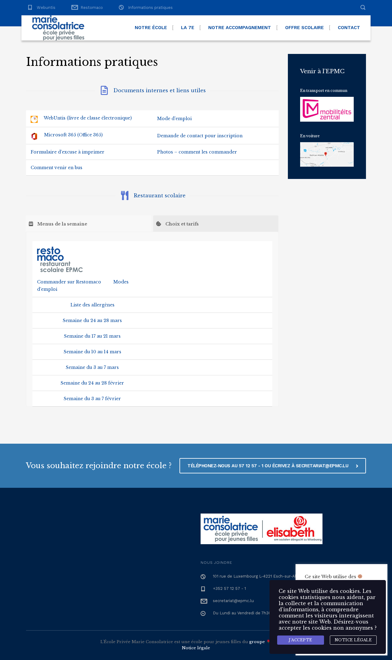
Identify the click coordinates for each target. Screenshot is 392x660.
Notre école (151, 27)
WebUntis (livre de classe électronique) (88, 118)
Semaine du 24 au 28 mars (92, 320)
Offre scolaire (304, 27)
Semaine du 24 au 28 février (92, 383)
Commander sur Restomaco (69, 282)
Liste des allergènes (92, 305)
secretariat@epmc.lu (233, 600)
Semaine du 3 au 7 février (92, 398)
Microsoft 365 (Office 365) (73, 135)
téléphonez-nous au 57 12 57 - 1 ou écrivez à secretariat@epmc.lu (268, 465)
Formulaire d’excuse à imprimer (67, 152)
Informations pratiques (150, 7)
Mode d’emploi (174, 118)
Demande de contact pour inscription (200, 135)
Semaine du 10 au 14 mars (92, 352)
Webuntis (46, 7)
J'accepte (300, 640)
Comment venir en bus (56, 167)
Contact (349, 27)
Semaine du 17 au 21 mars (92, 336)
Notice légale (196, 648)
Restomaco (92, 7)
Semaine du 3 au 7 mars (92, 367)
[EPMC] (58, 27)
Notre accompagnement (239, 27)
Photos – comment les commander (197, 152)
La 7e (187, 27)
